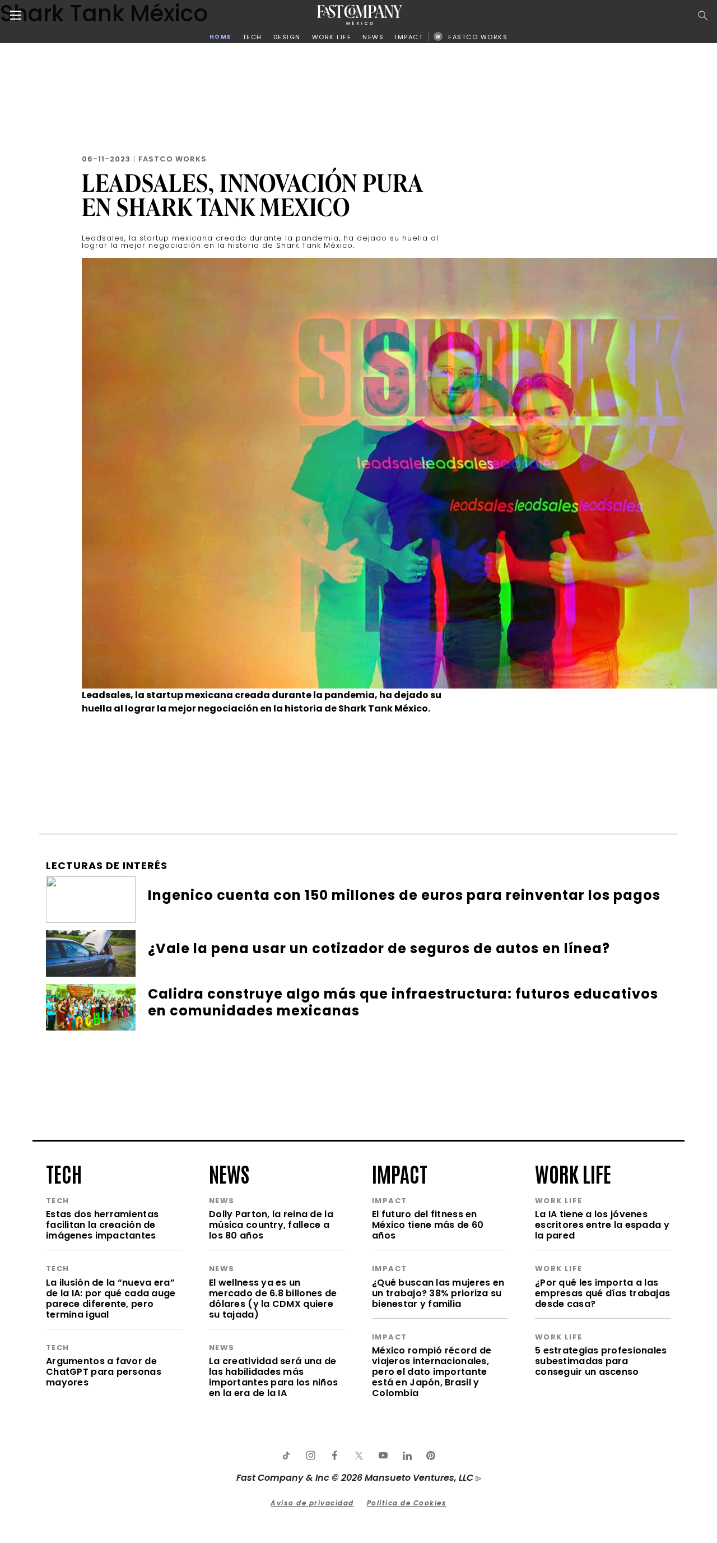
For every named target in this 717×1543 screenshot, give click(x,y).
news (229, 1172)
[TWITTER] (358, 1455)
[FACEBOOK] (334, 1455)
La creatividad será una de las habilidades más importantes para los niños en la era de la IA (273, 1377)
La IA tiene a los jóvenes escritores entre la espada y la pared (602, 1225)
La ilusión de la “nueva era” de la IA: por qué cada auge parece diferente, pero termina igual (111, 1298)
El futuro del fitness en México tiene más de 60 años (427, 1225)
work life (573, 1172)
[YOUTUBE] (382, 1455)
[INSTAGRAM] (310, 1455)
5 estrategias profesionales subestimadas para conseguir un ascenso (601, 1361)
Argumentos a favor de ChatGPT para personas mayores (103, 1372)
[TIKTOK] (286, 1455)
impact (399, 1172)
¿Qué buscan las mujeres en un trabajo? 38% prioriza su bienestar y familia (438, 1293)
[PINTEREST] (430, 1455)
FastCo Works (172, 159)
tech (64, 1172)
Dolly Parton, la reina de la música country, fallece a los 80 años (271, 1225)
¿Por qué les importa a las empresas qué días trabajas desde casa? (602, 1293)
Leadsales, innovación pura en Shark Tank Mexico (252, 194)
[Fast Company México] (359, 15)
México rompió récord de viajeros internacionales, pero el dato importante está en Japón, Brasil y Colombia (431, 1371)
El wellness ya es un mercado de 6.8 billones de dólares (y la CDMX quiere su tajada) (273, 1298)
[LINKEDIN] (406, 1455)
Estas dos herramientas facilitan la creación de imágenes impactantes (102, 1225)
